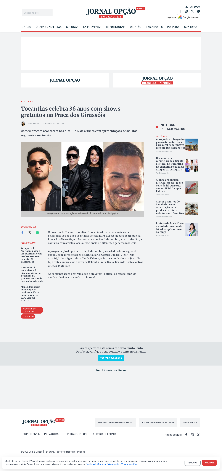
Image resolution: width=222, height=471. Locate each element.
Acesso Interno (104, 434)
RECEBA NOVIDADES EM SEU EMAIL (158, 422)
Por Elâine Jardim (162, 173)
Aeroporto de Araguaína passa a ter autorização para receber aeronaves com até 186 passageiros (31, 255)
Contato (190, 27)
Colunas (72, 27)
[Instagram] (186, 11)
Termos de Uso (129, 464)
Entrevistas (92, 27)
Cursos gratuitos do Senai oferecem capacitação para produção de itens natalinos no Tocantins (170, 207)
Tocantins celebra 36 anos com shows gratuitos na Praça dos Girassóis (71, 111)
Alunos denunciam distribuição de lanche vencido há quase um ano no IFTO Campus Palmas (30, 294)
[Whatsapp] (198, 11)
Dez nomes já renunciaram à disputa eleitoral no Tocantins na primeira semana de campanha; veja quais (32, 274)
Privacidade (53, 434)
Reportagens (115, 27)
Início (26, 27)
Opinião (135, 27)
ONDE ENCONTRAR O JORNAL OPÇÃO (115, 422)
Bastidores (154, 27)
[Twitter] (192, 11)
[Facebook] (180, 11)
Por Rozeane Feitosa (164, 151)
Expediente (31, 434)
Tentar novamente (111, 358)
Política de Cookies (96, 464)
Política (173, 27)
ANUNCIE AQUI (190, 422)
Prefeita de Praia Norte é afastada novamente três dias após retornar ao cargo (170, 227)
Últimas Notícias (48, 27)
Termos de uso (77, 434)
